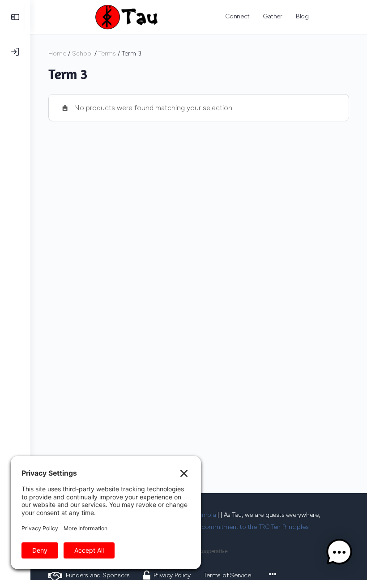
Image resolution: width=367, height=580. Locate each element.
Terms (107, 53)
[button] (339, 552)
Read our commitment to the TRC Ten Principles (241, 527)
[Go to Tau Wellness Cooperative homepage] (126, 15)
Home (57, 53)
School (82, 53)
